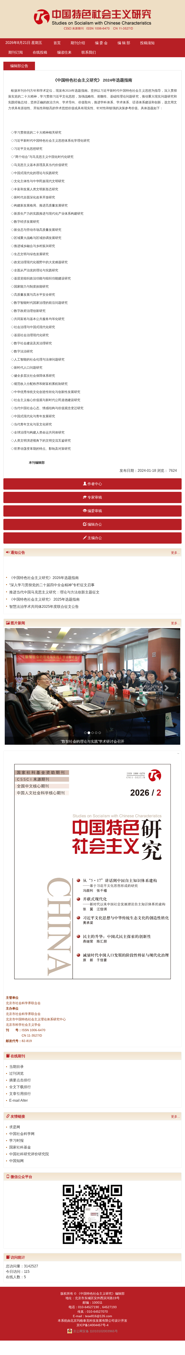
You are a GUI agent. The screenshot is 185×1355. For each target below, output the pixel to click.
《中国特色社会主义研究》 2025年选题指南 (44, 594)
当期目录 (16, 1067)
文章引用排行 (20, 1094)
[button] (18, 686)
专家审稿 (94, 497)
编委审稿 (94, 511)
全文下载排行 (20, 1087)
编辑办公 (94, 524)
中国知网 (16, 1161)
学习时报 (16, 1140)
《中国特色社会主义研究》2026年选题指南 (44, 573)
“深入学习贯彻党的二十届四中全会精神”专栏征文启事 (52, 580)
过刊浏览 (16, 1073)
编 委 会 (101, 43)
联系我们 (88, 52)
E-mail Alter (18, 1100)
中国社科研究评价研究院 (29, 1154)
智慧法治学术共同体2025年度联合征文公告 (44, 602)
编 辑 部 (124, 43)
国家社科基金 (20, 1147)
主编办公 (94, 538)
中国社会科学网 (22, 1134)
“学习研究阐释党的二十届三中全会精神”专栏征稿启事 (52, 609)
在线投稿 (40, 52)
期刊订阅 (15, 52)
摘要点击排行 (20, 1080)
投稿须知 (147, 43)
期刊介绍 (78, 43)
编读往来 (64, 52)
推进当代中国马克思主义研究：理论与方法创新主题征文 (54, 587)
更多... (175, 552)
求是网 (14, 1127)
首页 (57, 43)
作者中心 (94, 484)
